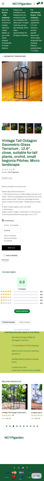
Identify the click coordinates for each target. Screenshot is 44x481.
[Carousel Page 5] (20, 426)
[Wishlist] (38, 4)
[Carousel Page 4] (17, 426)
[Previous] (4, 128)
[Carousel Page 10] (37, 426)
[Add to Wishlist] (25, 387)
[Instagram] (19, 468)
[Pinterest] (27, 468)
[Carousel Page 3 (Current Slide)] (13, 426)
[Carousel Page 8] (30, 426)
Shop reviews (25, 322)
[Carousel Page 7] (27, 426)
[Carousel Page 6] (23, 426)
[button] (22, 169)
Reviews (5, 260)
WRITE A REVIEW (22, 311)
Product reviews (8, 322)
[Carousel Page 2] (10, 426)
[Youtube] (23, 468)
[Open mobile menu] (3, 4)
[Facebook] (14, 468)
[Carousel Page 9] (34, 426)
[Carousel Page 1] (6, 426)
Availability (9, 221)
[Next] (40, 128)
